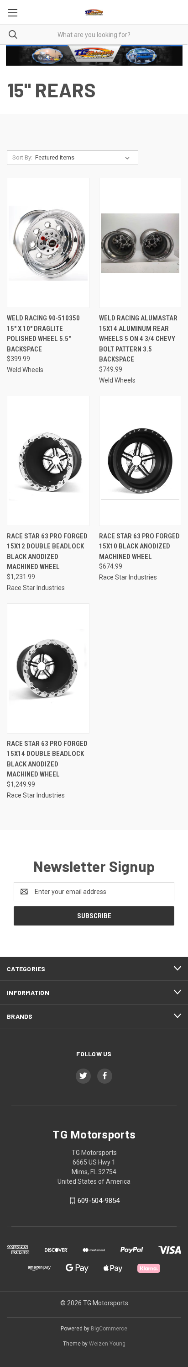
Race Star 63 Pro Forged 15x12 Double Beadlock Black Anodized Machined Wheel (47, 551)
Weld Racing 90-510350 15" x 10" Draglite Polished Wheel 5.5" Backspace (43, 333)
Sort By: (22, 157)
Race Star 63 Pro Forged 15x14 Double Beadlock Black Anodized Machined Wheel (47, 759)
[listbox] (84, 158)
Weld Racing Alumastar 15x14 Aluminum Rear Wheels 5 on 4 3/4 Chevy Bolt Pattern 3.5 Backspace (138, 338)
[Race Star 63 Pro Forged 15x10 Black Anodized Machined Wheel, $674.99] (140, 461)
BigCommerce (109, 1328)
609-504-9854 (99, 1201)
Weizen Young (107, 1343)
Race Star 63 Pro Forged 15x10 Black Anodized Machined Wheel (139, 546)
